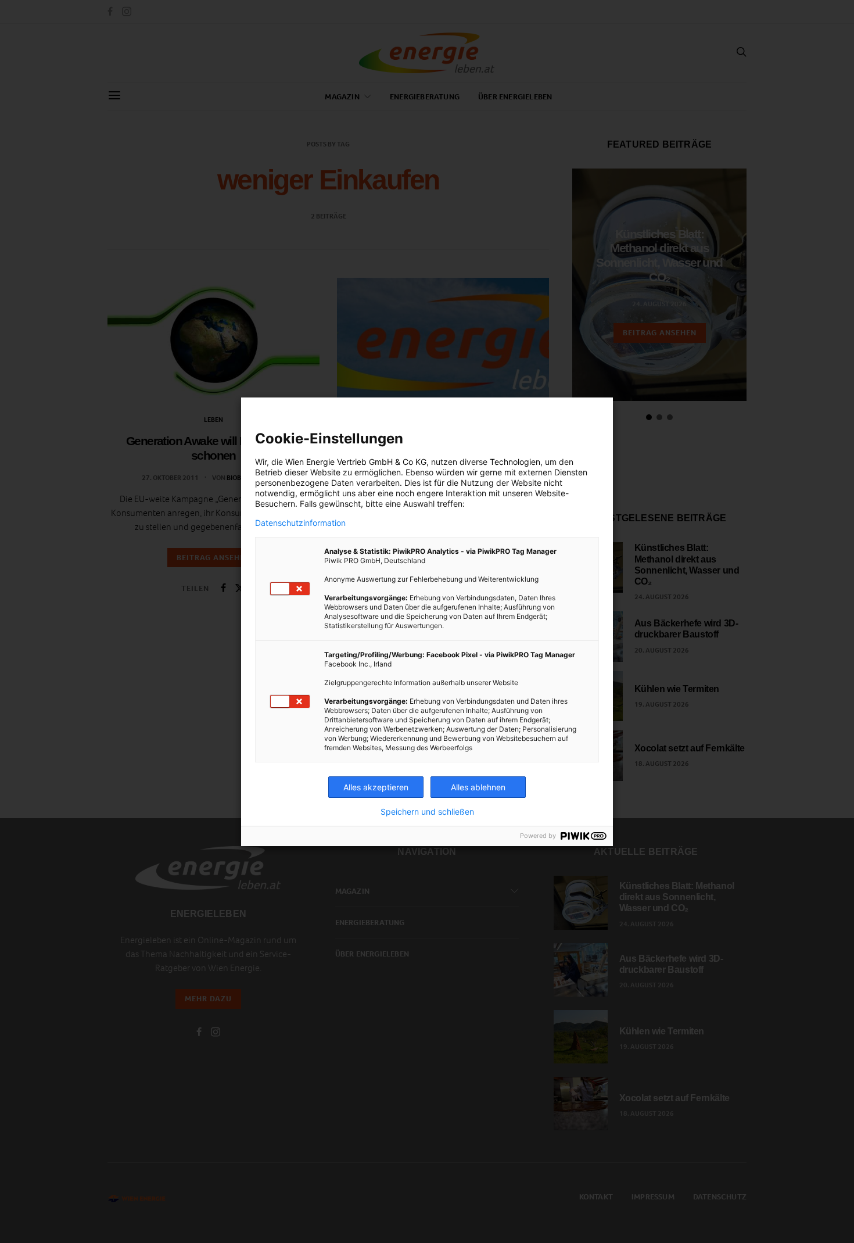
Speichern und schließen (427, 811)
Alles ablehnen (478, 787)
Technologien (515, 462)
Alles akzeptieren (375, 787)
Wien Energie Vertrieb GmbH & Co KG (355, 462)
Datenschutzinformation (300, 523)
